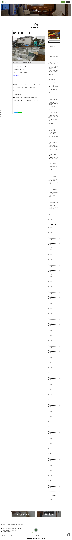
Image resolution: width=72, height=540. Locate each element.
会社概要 (19, 11)
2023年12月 (50, 296)
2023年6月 (50, 308)
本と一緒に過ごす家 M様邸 (53, 164)
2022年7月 (50, 330)
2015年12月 (50, 477)
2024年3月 (50, 291)
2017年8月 (50, 428)
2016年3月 (50, 470)
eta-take (50, 499)
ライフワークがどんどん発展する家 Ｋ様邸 (53, 180)
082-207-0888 (6, 530)
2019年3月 (50, 382)
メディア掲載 (20, 9)
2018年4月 (50, 409)
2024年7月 (50, 281)
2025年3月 (50, 264)
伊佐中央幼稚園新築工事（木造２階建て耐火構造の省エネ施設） (53, 103)
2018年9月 (50, 396)
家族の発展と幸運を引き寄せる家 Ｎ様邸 (53, 143)
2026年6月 (50, 232)
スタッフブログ (50, 49)
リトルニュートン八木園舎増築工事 (53, 109)
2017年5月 (50, 436)
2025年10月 (50, 249)
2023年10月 (50, 301)
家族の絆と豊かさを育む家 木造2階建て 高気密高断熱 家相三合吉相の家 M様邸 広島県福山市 (53, 78)
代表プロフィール (21, 5)
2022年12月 (50, 320)
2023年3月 (50, 313)
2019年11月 (50, 362)
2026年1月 (50, 242)
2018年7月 (50, 401)
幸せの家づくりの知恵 (54, 4)
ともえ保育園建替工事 (53, 89)
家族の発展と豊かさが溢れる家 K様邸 (53, 196)
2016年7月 (50, 460)
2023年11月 (50, 298)
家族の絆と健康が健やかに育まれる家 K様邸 (53, 199)
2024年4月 (50, 288)
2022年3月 (50, 340)
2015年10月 (50, 482)
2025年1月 (50, 269)
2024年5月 (50, 286)
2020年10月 (50, 345)
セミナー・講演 (20, 7)
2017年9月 (50, 426)
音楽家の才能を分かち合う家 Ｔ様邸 (53, 126)
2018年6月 (50, 404)
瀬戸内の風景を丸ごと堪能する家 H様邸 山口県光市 (53, 86)
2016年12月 (50, 448)
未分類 (49, 214)
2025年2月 (50, 266)
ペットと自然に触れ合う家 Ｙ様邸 (53, 177)
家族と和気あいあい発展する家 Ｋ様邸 (53, 193)
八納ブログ (53, 6)
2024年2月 (50, 293)
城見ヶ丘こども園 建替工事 (53, 203)
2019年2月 (50, 384)
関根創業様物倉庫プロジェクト (53, 92)
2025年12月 (50, 244)
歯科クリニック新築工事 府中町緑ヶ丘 (53, 74)
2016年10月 (50, 453)
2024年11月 (50, 274)
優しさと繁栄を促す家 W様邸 (53, 120)
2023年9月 (50, 303)
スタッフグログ (53, 8)
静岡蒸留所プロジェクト (54, 205)
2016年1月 (50, 475)
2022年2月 (50, 342)
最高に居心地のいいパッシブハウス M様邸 (53, 133)
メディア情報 (50, 219)
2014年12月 (50, 487)
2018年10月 (50, 394)
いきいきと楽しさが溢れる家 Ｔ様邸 (53, 173)
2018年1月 (50, 416)
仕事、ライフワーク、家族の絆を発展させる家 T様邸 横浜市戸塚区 (53, 63)
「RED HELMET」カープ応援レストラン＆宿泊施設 (53, 158)
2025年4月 (50, 261)
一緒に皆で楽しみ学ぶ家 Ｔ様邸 (53, 183)
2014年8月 (50, 490)
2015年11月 (50, 480)
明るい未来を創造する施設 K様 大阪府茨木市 (53, 59)
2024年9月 (50, 276)
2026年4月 (50, 237)
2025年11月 (50, 247)
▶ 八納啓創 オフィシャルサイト (7, 535)
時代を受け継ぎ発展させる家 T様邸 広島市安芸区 (53, 71)
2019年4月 (50, 379)
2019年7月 (50, 372)
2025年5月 (50, 259)
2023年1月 (50, 318)
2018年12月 (50, 389)
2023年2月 (50, 315)
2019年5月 (50, 377)
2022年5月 (50, 335)
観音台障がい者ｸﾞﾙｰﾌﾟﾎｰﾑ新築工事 (53, 155)
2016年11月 (50, 450)
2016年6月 (50, 463)
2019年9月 (50, 367)
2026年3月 (50, 239)
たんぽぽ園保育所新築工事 (53, 211)
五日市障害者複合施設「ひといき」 (52, 167)
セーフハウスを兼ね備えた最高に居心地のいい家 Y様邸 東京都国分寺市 (53, 96)
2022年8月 (50, 328)
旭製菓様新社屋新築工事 (54, 56)
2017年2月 (50, 443)
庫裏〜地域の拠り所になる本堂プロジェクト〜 (53, 130)
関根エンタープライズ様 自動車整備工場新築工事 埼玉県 (53, 116)
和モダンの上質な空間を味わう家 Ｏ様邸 (53, 190)
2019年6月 (50, 374)
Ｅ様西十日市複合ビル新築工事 (53, 100)
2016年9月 (50, 455)
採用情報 (49, 216)
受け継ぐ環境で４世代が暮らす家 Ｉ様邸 (53, 139)
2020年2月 (50, 355)
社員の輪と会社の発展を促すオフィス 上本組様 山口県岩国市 (53, 67)
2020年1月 (50, 357)
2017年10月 (50, 423)
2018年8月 (50, 399)
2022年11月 (50, 323)
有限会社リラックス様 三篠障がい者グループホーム (53, 146)
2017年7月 (50, 431)
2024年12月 (50, 271)
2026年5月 (50, 234)
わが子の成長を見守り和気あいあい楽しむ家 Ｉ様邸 (53, 136)
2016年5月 (50, 465)
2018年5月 (50, 406)
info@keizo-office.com (7, 531)
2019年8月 (50, 369)
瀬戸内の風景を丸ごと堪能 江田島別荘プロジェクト (53, 82)
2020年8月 (50, 350)
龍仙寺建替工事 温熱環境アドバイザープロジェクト (53, 208)
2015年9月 (50, 485)
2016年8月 (50, 458)
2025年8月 (50, 254)
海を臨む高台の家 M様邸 (53, 170)
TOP (12, 17)
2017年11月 (50, 421)
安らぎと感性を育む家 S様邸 (53, 112)
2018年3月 (50, 411)
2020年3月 (50, 352)
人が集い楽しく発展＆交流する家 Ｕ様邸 (53, 186)
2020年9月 (50, 347)
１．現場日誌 (50, 54)
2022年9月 (50, 325)
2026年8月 (50, 227)
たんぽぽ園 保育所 (53, 106)
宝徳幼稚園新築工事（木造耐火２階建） (53, 123)
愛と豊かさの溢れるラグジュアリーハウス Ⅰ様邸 (53, 149)
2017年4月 (50, 438)
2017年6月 (50, 433)
